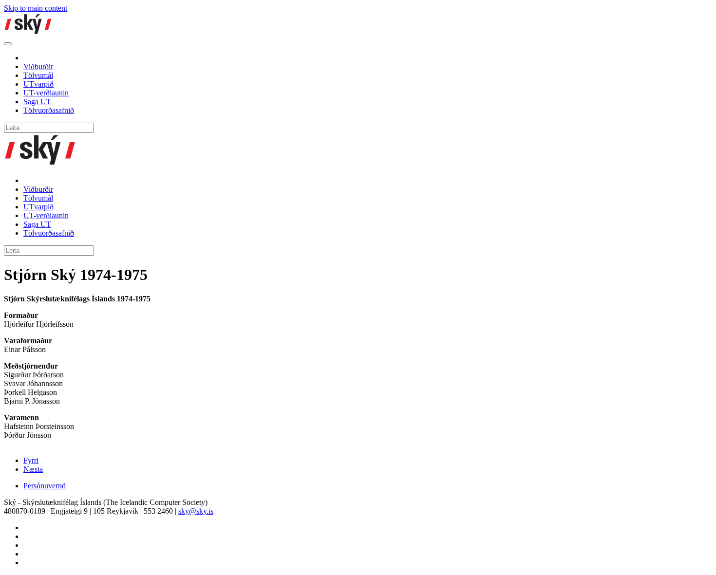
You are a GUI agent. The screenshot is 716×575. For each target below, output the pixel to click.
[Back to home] (28, 32)
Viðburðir (38, 66)
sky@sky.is (195, 511)
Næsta (33, 469)
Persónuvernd (44, 486)
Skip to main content (35, 8)
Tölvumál (38, 75)
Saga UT (37, 101)
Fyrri (30, 460)
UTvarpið (38, 84)
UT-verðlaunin (46, 93)
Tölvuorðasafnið (48, 110)
